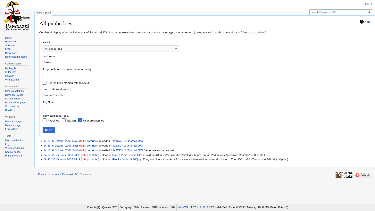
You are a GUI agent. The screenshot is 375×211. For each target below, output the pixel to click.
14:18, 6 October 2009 (57, 150)
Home (8, 38)
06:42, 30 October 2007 (58, 159)
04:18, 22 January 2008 (58, 154)
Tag (45, 102)
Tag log (71, 120)
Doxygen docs (13, 98)
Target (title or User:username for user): (67, 69)
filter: (48, 102)
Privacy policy (45, 174)
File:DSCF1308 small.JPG (127, 145)
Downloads (11, 53)
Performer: (49, 56)
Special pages (13, 152)
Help (367, 21)
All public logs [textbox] (53, 48)
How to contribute (14, 91)
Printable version (14, 155)
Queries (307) (109, 207)
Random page (13, 125)
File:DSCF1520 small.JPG (127, 140)
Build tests (10, 110)
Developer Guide (14, 95)
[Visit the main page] (17, 15)
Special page (43, 12)
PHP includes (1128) (163, 207)
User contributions (15, 140)
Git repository (12, 106)
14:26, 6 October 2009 (57, 145)
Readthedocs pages (16, 102)
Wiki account (12, 79)
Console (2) (93, 207)
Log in (368, 3)
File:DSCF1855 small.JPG (127, 150)
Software (10, 45)
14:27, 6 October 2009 (57, 140)
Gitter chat (10, 72)
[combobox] (111, 49)
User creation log (93, 120)
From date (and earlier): (57, 89)
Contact (9, 76)
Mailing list (11, 68)
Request (145, 207)
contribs (92, 140)
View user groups (14, 148)
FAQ (7, 49)
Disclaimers (86, 174)
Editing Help (11, 129)
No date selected (54, 95)
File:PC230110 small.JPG (128, 154)
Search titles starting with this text (68, 82)
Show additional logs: (56, 115)
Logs (8, 144)
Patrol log (53, 120)
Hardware (10, 41)
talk (82, 140)
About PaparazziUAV (66, 174)
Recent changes (14, 121)
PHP (202, 207)
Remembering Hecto (16, 56)
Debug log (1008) (129, 207)
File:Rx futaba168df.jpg (126, 159)
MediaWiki (183, 207)
